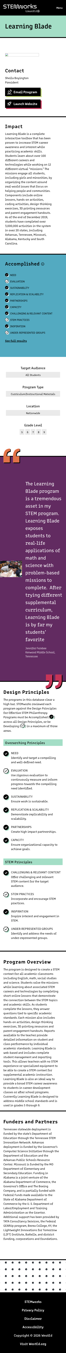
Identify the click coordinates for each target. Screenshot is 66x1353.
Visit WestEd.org (33, 1343)
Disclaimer (33, 1318)
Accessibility (33, 1326)
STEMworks (25, 8)
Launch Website (25, 103)
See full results (16, 340)
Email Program (25, 91)
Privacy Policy (33, 1309)
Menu (59, 7)
